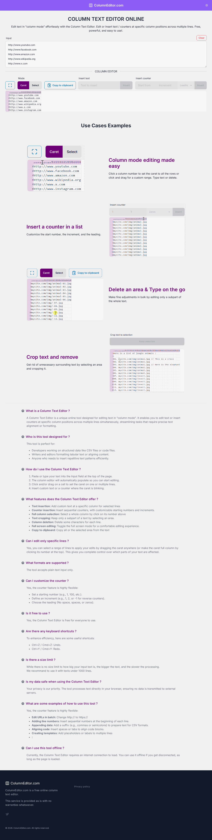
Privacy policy (82, 786)
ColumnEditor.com (108, 5)
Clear (202, 37)
